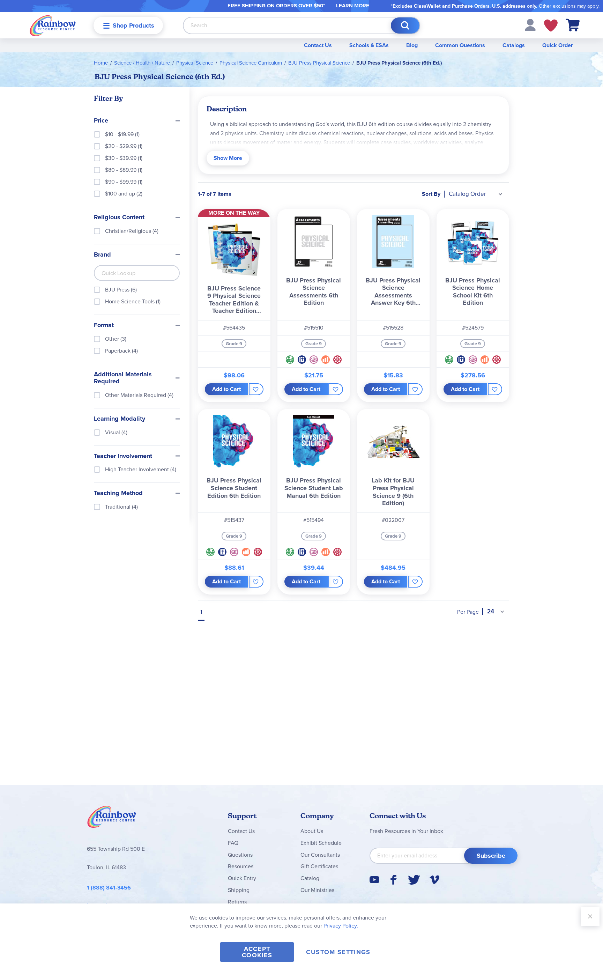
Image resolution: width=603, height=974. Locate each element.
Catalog (309, 878)
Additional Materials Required (123, 378)
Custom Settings (338, 952)
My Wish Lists (551, 25)
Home (101, 63)
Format (104, 325)
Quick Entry (242, 878)
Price (101, 120)
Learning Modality (119, 418)
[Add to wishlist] (256, 389)
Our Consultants (320, 855)
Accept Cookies (257, 952)
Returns (237, 902)
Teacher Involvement (123, 456)
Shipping (239, 890)
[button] (530, 25)
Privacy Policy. (340, 926)
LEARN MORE (352, 5)
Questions (240, 855)
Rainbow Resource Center (111, 818)
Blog (412, 45)
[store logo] (52, 25)
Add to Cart (226, 389)
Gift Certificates (319, 866)
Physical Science (194, 63)
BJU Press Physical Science (319, 63)
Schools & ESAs (369, 45)
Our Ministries (317, 890)
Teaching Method (118, 493)
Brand (102, 254)
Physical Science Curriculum (250, 63)
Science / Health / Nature (142, 63)
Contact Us (318, 45)
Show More (228, 158)
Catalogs (513, 45)
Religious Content (119, 217)
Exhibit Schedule (321, 843)
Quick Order (557, 45)
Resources (240, 866)
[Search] (405, 25)
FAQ (233, 843)
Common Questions (460, 45)
